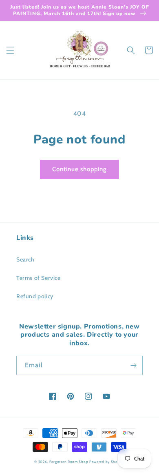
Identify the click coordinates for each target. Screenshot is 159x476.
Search (25, 259)
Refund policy (34, 296)
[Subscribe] (133, 365)
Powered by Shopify (107, 462)
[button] (10, 50)
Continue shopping (79, 169)
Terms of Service (38, 278)
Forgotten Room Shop (68, 462)
